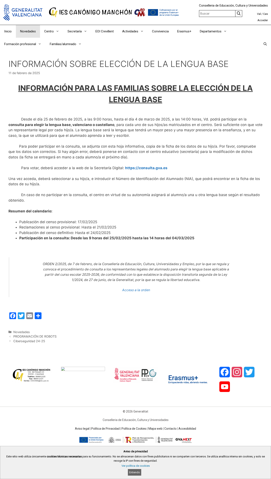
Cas (265, 13)
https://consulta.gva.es (146, 168)
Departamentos (210, 31)
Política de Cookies (134, 428)
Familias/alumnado (63, 44)
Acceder (262, 20)
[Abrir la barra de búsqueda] (265, 44)
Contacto (170, 428)
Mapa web (155, 428)
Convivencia (160, 31)
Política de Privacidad (105, 428)
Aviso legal (82, 428)
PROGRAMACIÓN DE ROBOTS (35, 336)
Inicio (8, 31)
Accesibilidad (187, 428)
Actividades (130, 31)
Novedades (28, 31)
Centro (49, 31)
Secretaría (75, 31)
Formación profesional (20, 44)
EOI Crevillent (104, 31)
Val (259, 13)
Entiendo (134, 472)
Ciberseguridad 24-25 (29, 341)
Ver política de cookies (136, 465)
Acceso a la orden (136, 290)
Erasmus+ (184, 31)
